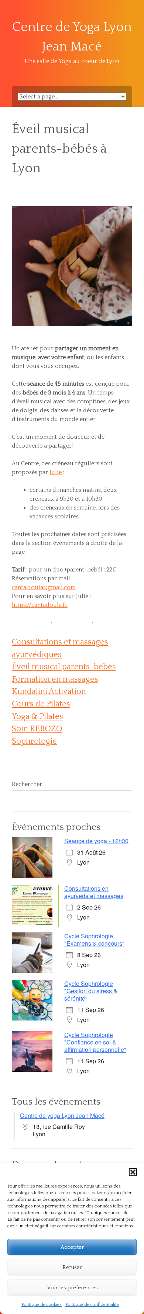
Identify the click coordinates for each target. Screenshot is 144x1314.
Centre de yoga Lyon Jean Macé (62, 1115)
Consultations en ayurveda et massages (93, 892)
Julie (55, 472)
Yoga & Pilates (37, 716)
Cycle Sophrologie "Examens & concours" (94, 940)
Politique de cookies (41, 1304)
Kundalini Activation (49, 691)
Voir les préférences (72, 1288)
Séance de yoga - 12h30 (96, 841)
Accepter (72, 1247)
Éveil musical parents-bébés (64, 666)
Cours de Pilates (41, 704)
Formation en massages (55, 679)
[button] (133, 1172)
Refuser (72, 1267)
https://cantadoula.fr (40, 605)
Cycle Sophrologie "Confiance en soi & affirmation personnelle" (95, 1042)
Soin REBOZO (37, 728)
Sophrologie (34, 741)
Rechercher (27, 784)
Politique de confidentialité (92, 1304)
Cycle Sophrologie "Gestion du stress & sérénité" (90, 990)
